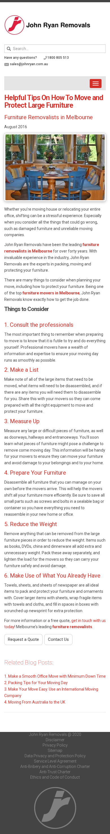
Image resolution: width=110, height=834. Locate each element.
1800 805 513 (58, 58)
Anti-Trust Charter (55, 772)
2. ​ (6, 682)
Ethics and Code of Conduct (55, 777)
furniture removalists (72, 627)
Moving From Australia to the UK (36, 702)
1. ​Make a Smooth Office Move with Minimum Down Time (55, 676)
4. (6, 702)
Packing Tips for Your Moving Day (38, 682)
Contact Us (58, 639)
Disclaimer (55, 740)
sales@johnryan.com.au (29, 64)
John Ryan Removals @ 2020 (55, 734)
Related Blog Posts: (28, 662)
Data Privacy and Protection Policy (55, 756)
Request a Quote (23, 639)
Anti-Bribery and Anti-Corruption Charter (55, 766)
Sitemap (55, 750)
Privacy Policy (55, 745)
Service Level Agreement (55, 761)
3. (6, 689)
